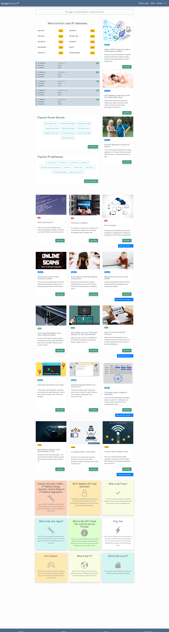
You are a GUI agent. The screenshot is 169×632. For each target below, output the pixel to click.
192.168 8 (74, 163)
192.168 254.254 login (60, 172)
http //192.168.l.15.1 (76, 172)
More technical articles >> (124, 415)
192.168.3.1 (67, 167)
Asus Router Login (68, 138)
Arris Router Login (83, 128)
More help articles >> (125, 246)
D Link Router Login (67, 133)
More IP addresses (91, 181)
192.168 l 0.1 (63, 163)
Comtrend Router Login (67, 123)
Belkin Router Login (68, 128)
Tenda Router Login (84, 123)
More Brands (93, 147)
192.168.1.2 (84, 163)
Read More (126, 67)
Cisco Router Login (51, 123)
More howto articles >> (125, 356)
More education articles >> (124, 299)
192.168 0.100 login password (50, 167)
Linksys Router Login (52, 128)
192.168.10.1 (90, 167)
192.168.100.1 (51, 163)
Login (60, 31)
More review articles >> (125, 475)
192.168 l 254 (78, 167)
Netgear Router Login (51, 133)
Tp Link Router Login (83, 133)
